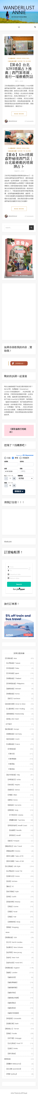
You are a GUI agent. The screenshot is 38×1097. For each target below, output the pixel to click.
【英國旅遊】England (11, 968)
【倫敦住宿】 (11, 977)
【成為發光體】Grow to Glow (19, 61)
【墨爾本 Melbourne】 (14, 1064)
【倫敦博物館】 (12, 982)
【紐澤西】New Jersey (14, 952)
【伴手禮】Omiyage (14, 1038)
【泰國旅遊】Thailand (13, 678)
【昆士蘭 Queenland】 (14, 1069)
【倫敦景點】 (11, 1003)
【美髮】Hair (11, 917)
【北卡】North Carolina (14, 942)
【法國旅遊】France (13, 744)
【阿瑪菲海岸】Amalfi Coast (17, 825)
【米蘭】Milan (12, 795)
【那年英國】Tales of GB (15, 861)
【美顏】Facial (12, 911)
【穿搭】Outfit (11, 896)
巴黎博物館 (12, 759)
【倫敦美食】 (11, 1008)
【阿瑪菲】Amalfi (14, 835)
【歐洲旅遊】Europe (11, 729)
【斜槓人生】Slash (12, 719)
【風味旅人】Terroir (11, 1029)
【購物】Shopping (12, 927)
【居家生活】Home (13, 876)
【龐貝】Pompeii (13, 841)
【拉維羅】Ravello (15, 830)
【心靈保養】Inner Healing (18, 58)
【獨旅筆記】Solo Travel (13, 846)
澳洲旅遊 (7, 1059)
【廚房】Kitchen (11, 881)
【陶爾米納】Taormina (16, 820)
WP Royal (24, 1093)
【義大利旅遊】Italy (13, 775)
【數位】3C (10, 886)
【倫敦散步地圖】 (13, 998)
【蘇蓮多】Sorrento (14, 805)
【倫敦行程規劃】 (13, 1013)
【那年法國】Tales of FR (14, 856)
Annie (8, 932)
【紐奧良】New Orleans (14, 947)
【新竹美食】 (11, 1053)
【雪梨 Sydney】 (12, 1074)
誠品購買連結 (24, 275)
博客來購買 (15, 275)
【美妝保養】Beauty (13, 902)
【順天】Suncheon (13, 698)
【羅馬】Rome (12, 800)
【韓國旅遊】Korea (13, 694)
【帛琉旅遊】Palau (12, 668)
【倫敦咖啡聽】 (12, 987)
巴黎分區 (11, 754)
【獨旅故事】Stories (13, 851)
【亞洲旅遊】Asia (10, 658)
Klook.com (8, 541)
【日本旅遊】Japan (12, 673)
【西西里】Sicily (12, 810)
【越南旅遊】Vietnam (13, 688)
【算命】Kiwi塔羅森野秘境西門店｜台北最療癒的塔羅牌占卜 (19, 160)
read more (19, 114)
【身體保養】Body (13, 922)
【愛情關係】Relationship (15, 714)
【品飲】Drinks (12, 1048)
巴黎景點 (11, 764)
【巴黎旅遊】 (11, 749)
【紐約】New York (12, 957)
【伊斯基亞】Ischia (14, 779)
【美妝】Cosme (12, 906)
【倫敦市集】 (11, 992)
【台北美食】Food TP (15, 1043)
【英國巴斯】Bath (12, 1023)
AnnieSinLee (13, 121)
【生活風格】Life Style (12, 866)
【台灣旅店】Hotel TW (14, 871)
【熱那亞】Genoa (13, 790)
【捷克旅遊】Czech (12, 739)
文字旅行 (9, 724)
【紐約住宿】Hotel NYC (14, 963)
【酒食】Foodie (11, 1033)
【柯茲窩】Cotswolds (13, 1018)
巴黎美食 (11, 769)
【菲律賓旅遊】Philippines (15, 683)
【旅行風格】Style (12, 891)
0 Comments (29, 121)
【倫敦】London (11, 972)
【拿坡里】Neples (13, 785)
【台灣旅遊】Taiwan (13, 663)
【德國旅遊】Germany (14, 734)
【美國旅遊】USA (10, 937)
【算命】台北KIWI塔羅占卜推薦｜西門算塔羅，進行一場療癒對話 (19, 70)
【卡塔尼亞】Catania (15, 815)
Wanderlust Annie (19, 10)
